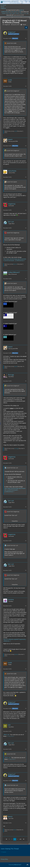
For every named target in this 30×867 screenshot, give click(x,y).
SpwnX (15, 366)
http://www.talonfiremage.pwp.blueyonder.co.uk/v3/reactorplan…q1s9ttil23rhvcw (14, 259)
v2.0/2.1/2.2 (4, 11)
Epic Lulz (15, 264)
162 (15, 839)
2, (9, 736)
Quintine (16, 654)
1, (7, 736)
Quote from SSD (11, 754)
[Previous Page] (6, 839)
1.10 (20, 13)
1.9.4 (17, 13)
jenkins (21, 10)
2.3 (9, 11)
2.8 (20, 11)
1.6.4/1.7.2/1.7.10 (6, 13)
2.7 (17, 11)
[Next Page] (23, 839)
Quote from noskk (11, 43)
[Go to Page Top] (27, 864)
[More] (26, 38)
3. (12, 736)
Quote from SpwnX (12, 182)
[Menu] (28, 2)
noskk (15, 131)
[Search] (20, 2)
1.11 (23, 13)
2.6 (15, 11)
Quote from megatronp (13, 232)
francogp (16, 448)
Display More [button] (15, 521)
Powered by (15, 864)
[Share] (26, 27)
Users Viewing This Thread (10, 849)
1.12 (27, 13)
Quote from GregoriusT (13, 91)
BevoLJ (14, 829)
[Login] (24, 2)
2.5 (12, 11)
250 (20, 839)
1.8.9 (13, 13)
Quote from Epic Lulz (12, 467)
